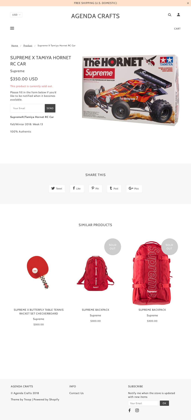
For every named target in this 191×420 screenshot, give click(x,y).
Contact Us (76, 393)
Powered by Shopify (46, 399)
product (28, 45)
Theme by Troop (21, 399)
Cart (177, 28)
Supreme (17, 71)
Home (14, 45)
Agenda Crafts (95, 16)
